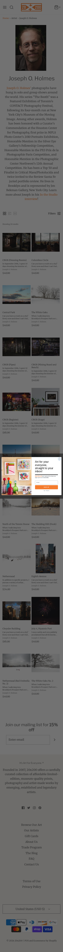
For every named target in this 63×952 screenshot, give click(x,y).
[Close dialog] (59, 459)
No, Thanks (46, 490)
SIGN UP (46, 487)
